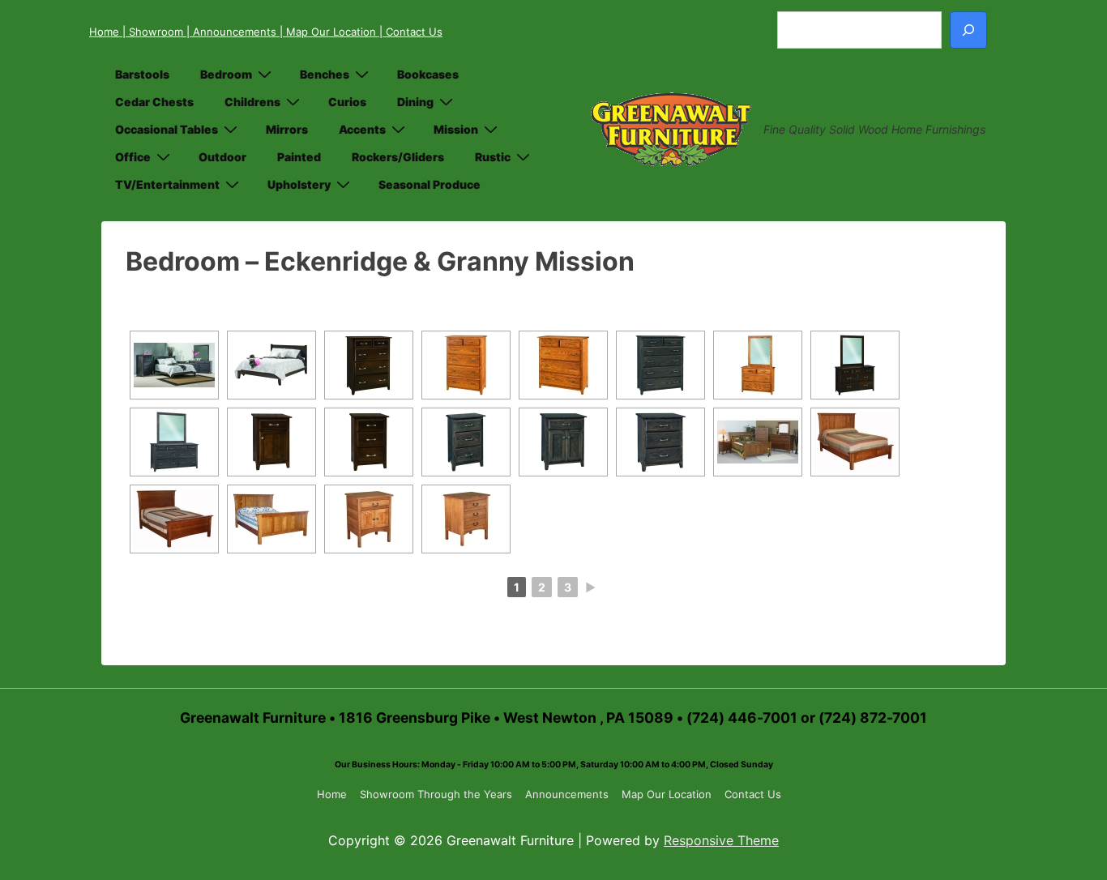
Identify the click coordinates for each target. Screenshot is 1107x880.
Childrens (252, 102)
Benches (324, 74)
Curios (347, 102)
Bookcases (428, 74)
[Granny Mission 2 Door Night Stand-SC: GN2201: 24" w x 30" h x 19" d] (368, 519)
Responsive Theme (721, 840)
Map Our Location (667, 794)
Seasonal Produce (429, 184)
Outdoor (222, 157)
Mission (456, 129)
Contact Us (752, 794)
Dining (415, 102)
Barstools (142, 74)
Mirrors (287, 129)
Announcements (567, 794)
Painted (299, 157)
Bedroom (226, 74)
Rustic (493, 157)
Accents (362, 129)
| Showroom (154, 31)
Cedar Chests (154, 102)
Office (133, 157)
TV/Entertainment (167, 184)
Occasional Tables (166, 129)
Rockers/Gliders (398, 157)
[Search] (968, 30)
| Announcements (233, 31)
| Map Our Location (329, 31)
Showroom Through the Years (436, 794)
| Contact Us (410, 31)
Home (105, 31)
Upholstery (299, 184)
